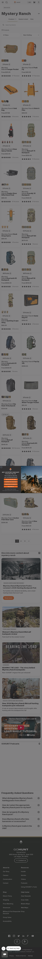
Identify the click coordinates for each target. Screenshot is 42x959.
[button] (10, 480)
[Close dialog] (1, 467)
